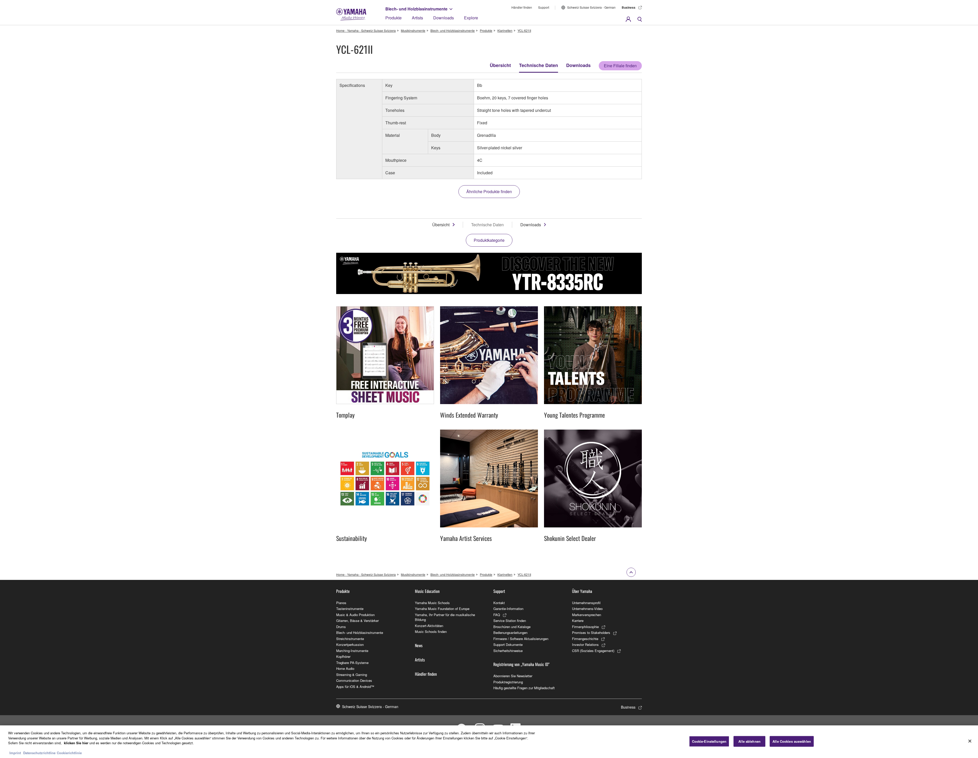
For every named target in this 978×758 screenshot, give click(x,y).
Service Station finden (509, 620)
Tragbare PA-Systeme (352, 662)
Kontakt (499, 602)
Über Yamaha (582, 591)
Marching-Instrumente (352, 650)
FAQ (496, 614)
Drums (341, 626)
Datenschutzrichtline (39, 752)
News (419, 645)
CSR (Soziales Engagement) (593, 650)
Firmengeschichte (585, 638)
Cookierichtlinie (69, 752)
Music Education (427, 591)
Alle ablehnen (749, 741)
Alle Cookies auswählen (791, 741)
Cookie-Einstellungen (709, 741)
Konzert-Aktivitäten (429, 625)
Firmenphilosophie (585, 626)
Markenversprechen (586, 614)
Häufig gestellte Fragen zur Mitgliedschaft (524, 687)
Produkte (393, 18)
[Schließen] (969, 741)
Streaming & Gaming (351, 674)
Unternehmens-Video (587, 608)
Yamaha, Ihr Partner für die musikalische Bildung (445, 617)
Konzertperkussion (350, 644)
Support (543, 7)
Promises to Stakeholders (591, 632)
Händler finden (521, 7)
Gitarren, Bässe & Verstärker (357, 620)
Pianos (341, 602)
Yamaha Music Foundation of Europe (442, 608)
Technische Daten (538, 65)
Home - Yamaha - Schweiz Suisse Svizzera (366, 30)
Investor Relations (585, 644)
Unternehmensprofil (586, 602)
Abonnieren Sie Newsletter (512, 675)
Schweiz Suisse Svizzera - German (591, 7)
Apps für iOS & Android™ (355, 686)
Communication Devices (354, 680)
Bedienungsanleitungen (510, 632)
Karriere (577, 620)
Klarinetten (504, 30)
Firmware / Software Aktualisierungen (520, 638)
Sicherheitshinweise (508, 650)
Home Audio (345, 668)
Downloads (443, 18)
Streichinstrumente (350, 638)
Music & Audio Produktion (355, 614)
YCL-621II (524, 30)
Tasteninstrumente (349, 608)
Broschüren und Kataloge (512, 626)
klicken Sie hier (76, 742)
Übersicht (500, 65)
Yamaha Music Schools (432, 602)
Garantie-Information (508, 608)
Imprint (15, 752)
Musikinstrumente (413, 30)
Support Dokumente (508, 644)
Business (628, 7)
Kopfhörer (343, 656)
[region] (489, 741)
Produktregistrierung (508, 682)
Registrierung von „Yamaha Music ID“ (521, 664)
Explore (471, 18)
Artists (417, 18)
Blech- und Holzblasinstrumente (416, 9)
